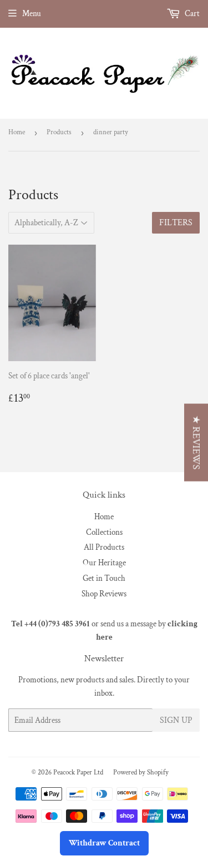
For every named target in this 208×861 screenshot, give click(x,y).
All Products (104, 547)
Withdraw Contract (104, 843)
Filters (175, 223)
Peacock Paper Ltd (78, 772)
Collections (104, 532)
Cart (191, 13)
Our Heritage (104, 563)
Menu (31, 13)
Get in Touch (104, 578)
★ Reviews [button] (196, 443)
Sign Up (176, 720)
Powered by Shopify (141, 772)
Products (59, 132)
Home (16, 132)
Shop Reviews (104, 594)
